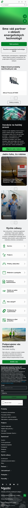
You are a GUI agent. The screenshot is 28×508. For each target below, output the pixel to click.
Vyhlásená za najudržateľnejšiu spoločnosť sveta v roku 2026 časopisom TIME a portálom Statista (13, 181)
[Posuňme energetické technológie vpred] (14, 50)
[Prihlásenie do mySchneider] (14, 307)
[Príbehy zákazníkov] (14, 260)
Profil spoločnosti (5, 442)
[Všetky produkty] (14, 102)
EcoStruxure (4, 458)
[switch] (3, 505)
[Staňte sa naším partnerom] (14, 287)
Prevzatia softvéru (6, 415)
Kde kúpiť (3, 431)
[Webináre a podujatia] (14, 269)
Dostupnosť (4, 447)
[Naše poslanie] (14, 44)
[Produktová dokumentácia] (14, 278)
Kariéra (3, 440)
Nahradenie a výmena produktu (9, 419)
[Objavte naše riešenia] (14, 149)
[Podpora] (14, 251)
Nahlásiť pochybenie (6, 444)
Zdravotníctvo (7, 216)
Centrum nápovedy (6, 426)
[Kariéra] (14, 242)
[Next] (15, 98)
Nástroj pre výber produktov (8, 417)
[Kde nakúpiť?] (14, 298)
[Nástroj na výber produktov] (14, 316)
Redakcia (3, 449)
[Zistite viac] (14, 362)
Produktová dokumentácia (8, 412)
